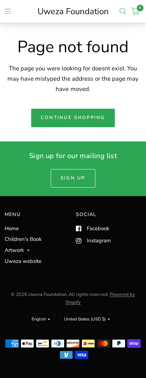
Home (12, 228)
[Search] (123, 11)
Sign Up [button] (73, 178)
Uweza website (23, 261)
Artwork (14, 250)
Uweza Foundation (73, 11)
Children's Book (23, 239)
